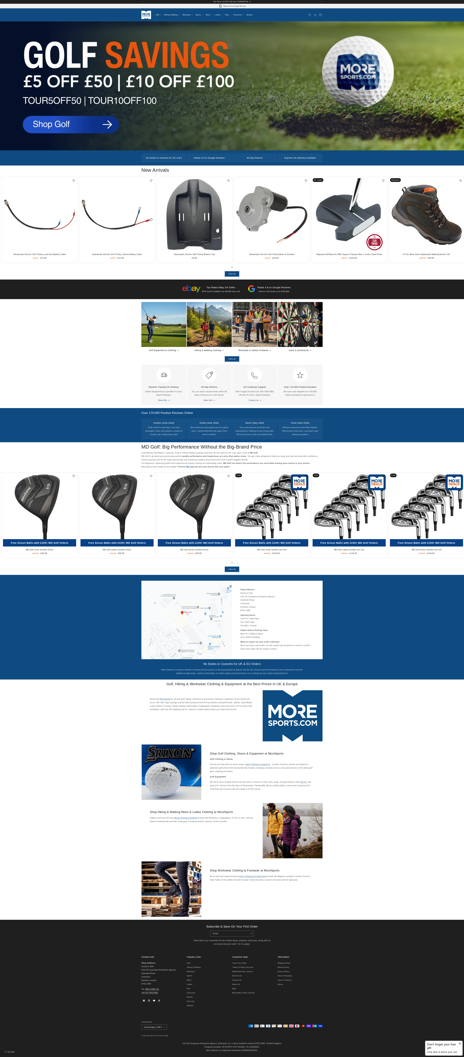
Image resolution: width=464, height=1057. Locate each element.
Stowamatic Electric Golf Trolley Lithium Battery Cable (117, 254)
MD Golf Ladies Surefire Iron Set (349, 550)
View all (232, 274)
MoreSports (165, 699)
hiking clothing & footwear (186, 818)
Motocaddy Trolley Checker (243, 993)
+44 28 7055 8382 (149, 993)
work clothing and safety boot (252, 876)
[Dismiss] (460, 1044)
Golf (188, 963)
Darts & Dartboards (299, 350)
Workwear (191, 971)
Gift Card (190, 1001)
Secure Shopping (285, 976)
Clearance (191, 993)
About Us (236, 984)
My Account (237, 976)
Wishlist (190, 1006)
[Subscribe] (251, 933)
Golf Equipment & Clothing (162, 350)
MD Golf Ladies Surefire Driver (117, 550)
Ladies (189, 984)
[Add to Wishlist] (73, 180)
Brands (190, 997)
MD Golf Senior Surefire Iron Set (427, 550)
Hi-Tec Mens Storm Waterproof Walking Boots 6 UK (426, 254)
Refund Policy (283, 967)
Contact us (253, 400)
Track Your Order (239, 963)
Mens (189, 980)
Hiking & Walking (194, 967)
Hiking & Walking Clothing (208, 350)
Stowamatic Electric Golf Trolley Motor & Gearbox (272, 254)
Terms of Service (285, 980)
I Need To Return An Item (242, 967)
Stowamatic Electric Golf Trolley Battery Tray (194, 254)
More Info (162, 400)
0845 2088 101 (152, 989)
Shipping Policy (284, 963)
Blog (234, 988)
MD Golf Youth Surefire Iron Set (271, 550)
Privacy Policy (283, 971)
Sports (189, 976)
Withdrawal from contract (242, 971)
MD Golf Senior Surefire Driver (194, 550)
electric (303, 782)
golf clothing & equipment (258, 764)
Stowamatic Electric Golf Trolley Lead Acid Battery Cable (39, 254)
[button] (158, 14)
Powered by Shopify (161, 1035)
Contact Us (236, 980)
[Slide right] (237, 267)
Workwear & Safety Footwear (253, 350)
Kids (188, 988)
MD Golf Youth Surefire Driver (39, 550)
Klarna (280, 984)
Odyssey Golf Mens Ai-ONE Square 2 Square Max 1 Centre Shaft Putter (349, 254)
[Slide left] (226, 267)
